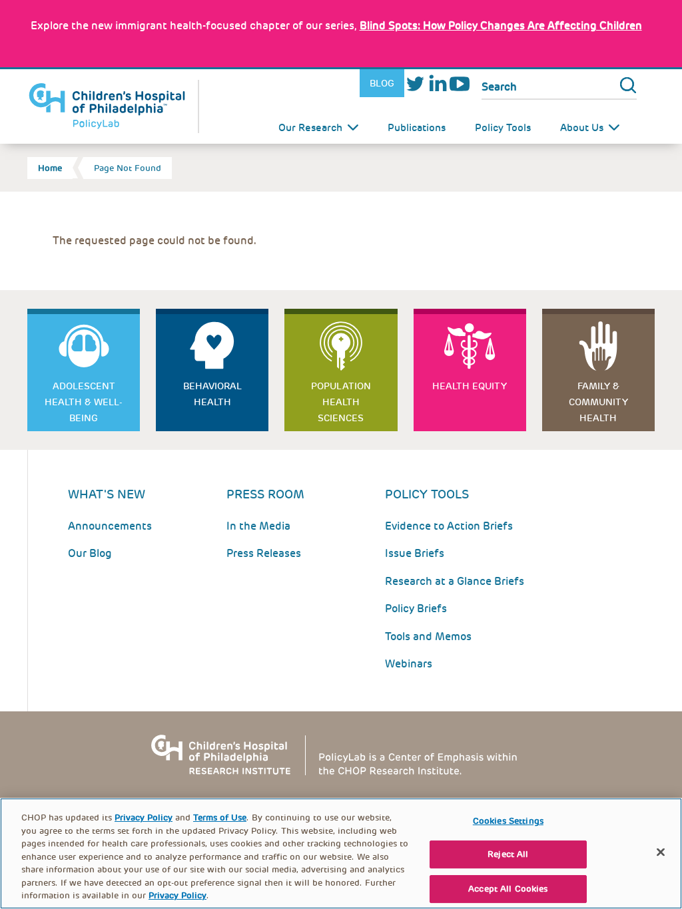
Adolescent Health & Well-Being (84, 402)
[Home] (113, 106)
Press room (265, 494)
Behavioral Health (212, 394)
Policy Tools (503, 127)
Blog (382, 83)
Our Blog (90, 553)
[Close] (660, 851)
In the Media (258, 526)
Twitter (415, 83)
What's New (106, 494)
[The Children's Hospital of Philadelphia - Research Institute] (341, 754)
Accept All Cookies (507, 888)
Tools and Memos (428, 636)
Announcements (110, 526)
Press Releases (263, 553)
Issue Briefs (414, 553)
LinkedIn (437, 83)
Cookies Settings (508, 820)
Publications (417, 127)
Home (50, 168)
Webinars (408, 664)
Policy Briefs (416, 609)
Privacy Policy (143, 817)
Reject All (508, 854)
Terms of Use (219, 817)
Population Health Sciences (341, 402)
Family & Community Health (598, 402)
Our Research (310, 127)
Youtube (459, 83)
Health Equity (469, 386)
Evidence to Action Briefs (449, 526)
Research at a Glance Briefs (454, 581)
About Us (581, 127)
